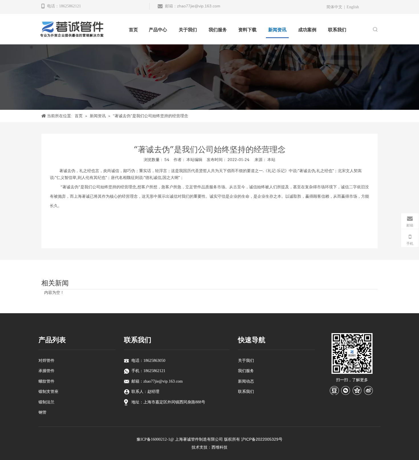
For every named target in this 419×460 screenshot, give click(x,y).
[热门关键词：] (375, 30)
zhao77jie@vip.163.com (198, 6)
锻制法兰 (46, 402)
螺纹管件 (46, 381)
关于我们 (246, 360)
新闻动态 (246, 381)
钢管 (42, 412)
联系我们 (246, 391)
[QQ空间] (357, 390)
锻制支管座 (48, 391)
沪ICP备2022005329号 (261, 439)
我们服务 (246, 371)
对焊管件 (46, 360)
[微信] (345, 390)
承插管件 (46, 371)
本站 (271, 159)
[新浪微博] (368, 390)
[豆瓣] (334, 390)
